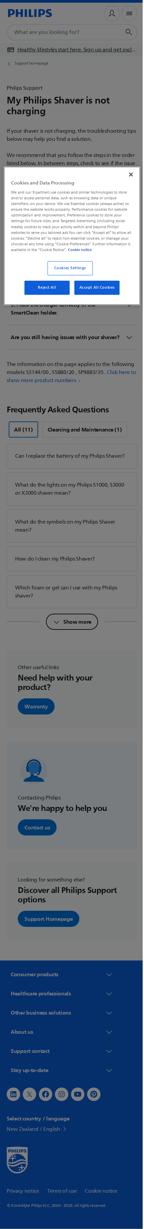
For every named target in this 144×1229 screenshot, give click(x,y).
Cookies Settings (67, 273)
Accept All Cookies (94, 292)
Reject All (44, 292)
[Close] (126, 173)
